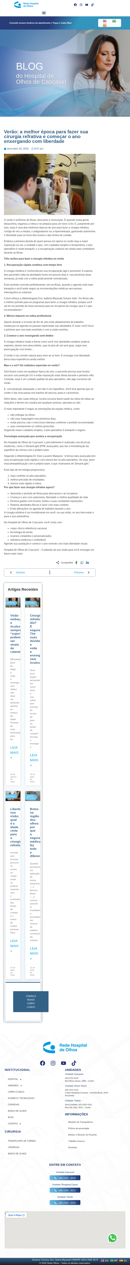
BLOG (11, 1117)
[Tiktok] (92, 5)
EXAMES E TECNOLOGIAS (21, 1098)
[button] (43, 13)
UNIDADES (13, 1085)
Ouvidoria (72, 1147)
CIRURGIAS (13, 1104)
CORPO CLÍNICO (16, 1092)
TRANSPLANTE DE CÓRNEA (22, 1141)
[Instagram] (81, 5)
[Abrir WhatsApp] (112, 1238)
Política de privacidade (78, 1128)
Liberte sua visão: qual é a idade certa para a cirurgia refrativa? (17, 827)
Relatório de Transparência (80, 1122)
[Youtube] (87, 5)
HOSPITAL (13, 1079)
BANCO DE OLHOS (17, 1111)
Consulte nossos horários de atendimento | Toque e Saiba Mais (40, 23)
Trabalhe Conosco (76, 1141)
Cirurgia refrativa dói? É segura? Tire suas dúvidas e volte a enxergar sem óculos (36, 639)
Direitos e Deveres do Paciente (82, 1135)
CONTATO (13, 1123)
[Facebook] (75, 5)
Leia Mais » (14, 752)
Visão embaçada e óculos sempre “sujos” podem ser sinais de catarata (18, 633)
